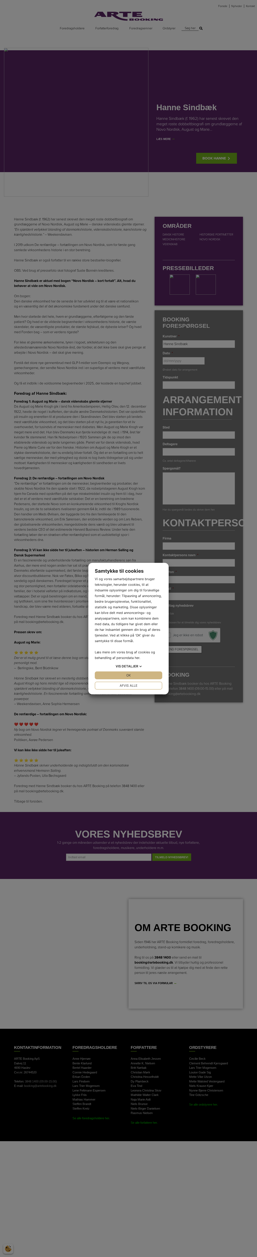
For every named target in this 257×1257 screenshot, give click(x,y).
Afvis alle (129, 685)
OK (128, 675)
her (137, 658)
